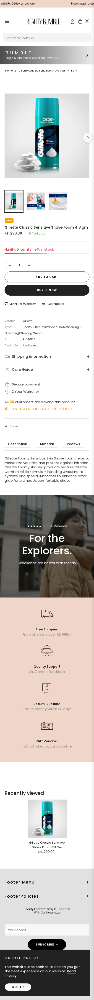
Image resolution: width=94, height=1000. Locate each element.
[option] (47, 135)
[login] (71, 21)
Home (9, 70)
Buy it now (47, 290)
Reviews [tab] (73, 444)
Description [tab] (17, 444)
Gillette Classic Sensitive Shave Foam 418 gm (47, 844)
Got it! (18, 987)
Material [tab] (47, 444)
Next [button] (88, 138)
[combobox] (47, 37)
